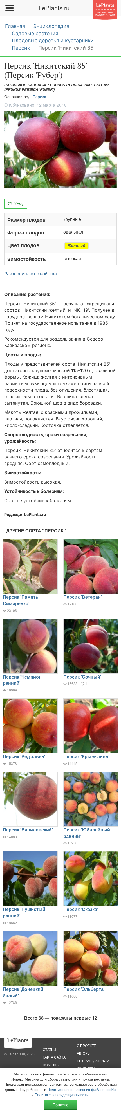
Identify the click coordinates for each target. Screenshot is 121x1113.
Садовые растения (35, 33)
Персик (21, 48)
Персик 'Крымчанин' (86, 756)
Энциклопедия (51, 26)
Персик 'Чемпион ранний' (22, 679)
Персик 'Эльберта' (84, 989)
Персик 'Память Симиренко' (20, 600)
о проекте (86, 1045)
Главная (15, 26)
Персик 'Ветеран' (82, 597)
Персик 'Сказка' (80, 909)
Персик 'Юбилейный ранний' (86, 832)
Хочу (18, 203)
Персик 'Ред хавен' (24, 756)
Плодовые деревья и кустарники (53, 40)
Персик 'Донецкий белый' (23, 992)
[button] (60, 149)
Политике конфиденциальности (61, 1094)
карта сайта (54, 1057)
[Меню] (9, 7)
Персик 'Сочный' (82, 676)
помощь (51, 1064)
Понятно (60, 1104)
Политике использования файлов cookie (81, 1089)
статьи (49, 1049)
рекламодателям (93, 1060)
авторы (84, 1053)
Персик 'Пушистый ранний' (24, 912)
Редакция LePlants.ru (25, 514)
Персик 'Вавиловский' (28, 829)
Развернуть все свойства (30, 274)
